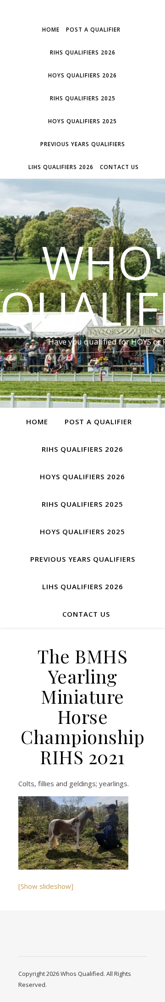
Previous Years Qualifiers (82, 144)
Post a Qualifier (93, 29)
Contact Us (119, 167)
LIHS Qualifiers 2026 (61, 167)
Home (51, 29)
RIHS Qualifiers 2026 (83, 52)
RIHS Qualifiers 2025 (83, 98)
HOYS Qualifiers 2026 (82, 75)
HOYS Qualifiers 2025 (82, 121)
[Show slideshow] (45, 886)
